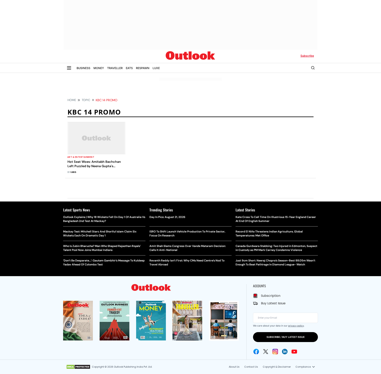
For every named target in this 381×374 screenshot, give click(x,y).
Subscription (270, 295)
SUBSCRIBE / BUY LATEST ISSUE (286, 336)
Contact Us (251, 366)
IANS (73, 172)
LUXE (156, 68)
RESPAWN (142, 68)
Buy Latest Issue (273, 303)
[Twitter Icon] (266, 351)
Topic (86, 100)
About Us (234, 366)
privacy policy (296, 325)
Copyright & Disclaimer (277, 366)
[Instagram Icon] (275, 351)
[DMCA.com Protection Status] (78, 366)
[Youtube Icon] (294, 351)
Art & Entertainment (80, 157)
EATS (129, 68)
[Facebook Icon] (256, 351)
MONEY (98, 68)
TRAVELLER (115, 68)
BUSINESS (83, 68)
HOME (71, 100)
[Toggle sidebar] (69, 68)
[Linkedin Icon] (285, 351)
